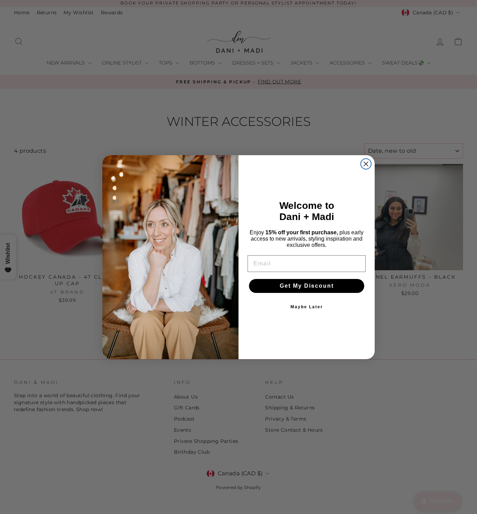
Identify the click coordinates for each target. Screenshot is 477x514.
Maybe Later (307, 306)
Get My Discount (307, 286)
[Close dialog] (366, 164)
